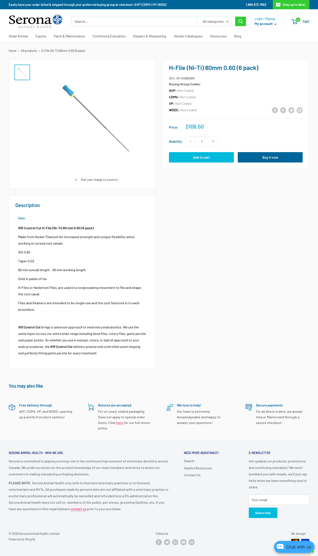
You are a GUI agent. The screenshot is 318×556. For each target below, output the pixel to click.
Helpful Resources (198, 468)
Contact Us (192, 475)
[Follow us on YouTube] (183, 542)
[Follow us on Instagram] (175, 542)
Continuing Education (109, 36)
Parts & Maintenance (69, 36)
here (119, 423)
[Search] (240, 21)
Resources (218, 36)
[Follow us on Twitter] (167, 542)
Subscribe (263, 513)
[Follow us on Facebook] (159, 542)
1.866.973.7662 (256, 4)
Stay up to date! (294, 4)
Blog (237, 36)
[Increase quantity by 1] (213, 141)
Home (13, 51)
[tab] (22, 218)
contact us (78, 509)
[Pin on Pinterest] (283, 110)
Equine (40, 36)
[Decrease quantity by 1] (190, 141)
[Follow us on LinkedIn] (192, 542)
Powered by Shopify (22, 539)
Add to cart (201, 157)
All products (29, 51)
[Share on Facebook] (275, 110)
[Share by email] (300, 110)
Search (189, 461)
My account (264, 23)
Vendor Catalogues (188, 36)
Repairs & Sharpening (149, 36)
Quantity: (176, 141)
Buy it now (270, 157)
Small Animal (18, 36)
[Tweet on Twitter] (291, 110)
